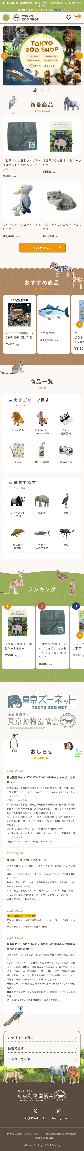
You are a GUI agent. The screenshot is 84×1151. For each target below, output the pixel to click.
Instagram (59, 1118)
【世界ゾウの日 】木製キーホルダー (62, 163)
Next (79, 56)
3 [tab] (49, 90)
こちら (57, 10)
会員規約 (72, 1133)
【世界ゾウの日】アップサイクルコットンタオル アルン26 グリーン (22, 165)
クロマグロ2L (48, 333)
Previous (4, 56)
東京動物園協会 (44, 1138)
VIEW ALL (42, 247)
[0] (76, 17)
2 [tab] (42, 90)
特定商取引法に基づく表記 (22, 1133)
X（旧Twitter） (35, 1118)
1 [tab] (35, 90)
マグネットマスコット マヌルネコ (62, 227)
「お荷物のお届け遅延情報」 (35, 926)
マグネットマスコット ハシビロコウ (22, 227)
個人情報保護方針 (56, 1133)
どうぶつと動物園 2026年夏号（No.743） (19, 335)
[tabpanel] (42, 55)
